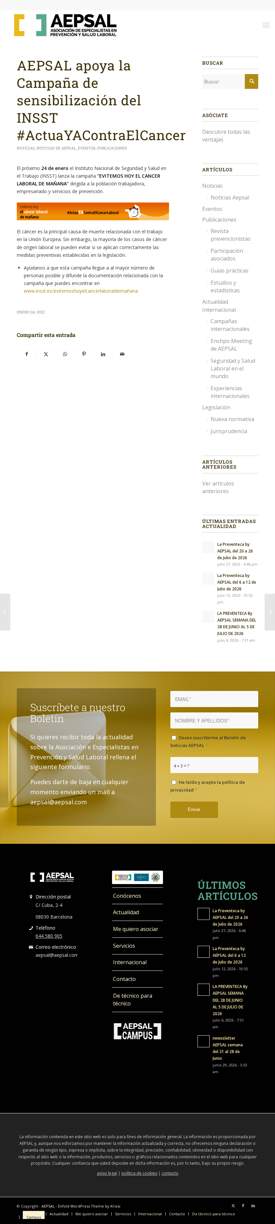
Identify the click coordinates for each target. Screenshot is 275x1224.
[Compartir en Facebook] (26, 354)
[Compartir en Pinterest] (84, 354)
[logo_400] (65, 25)
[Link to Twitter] (233, 1206)
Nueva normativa (232, 419)
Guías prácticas (230, 270)
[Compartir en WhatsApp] (65, 354)
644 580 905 (49, 936)
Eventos (87, 148)
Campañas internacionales (230, 325)
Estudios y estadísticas (225, 286)
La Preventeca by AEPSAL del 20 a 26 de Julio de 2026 (235, 550)
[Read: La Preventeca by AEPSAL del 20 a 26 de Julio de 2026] (208, 547)
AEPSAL (48, 1206)
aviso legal (107, 1173)
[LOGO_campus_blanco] (137, 1031)
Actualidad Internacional (219, 305)
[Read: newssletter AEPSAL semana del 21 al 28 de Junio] (204, 1041)
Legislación (216, 407)
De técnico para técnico (132, 999)
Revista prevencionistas (231, 234)
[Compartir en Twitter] (46, 354)
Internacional (130, 962)
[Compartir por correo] (122, 354)
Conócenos (127, 895)
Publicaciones (112, 148)
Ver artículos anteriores (218, 487)
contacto (170, 1173)
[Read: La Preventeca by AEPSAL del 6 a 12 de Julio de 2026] (208, 579)
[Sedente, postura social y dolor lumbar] (270, 612)
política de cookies (139, 1173)
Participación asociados (227, 254)
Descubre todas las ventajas (226, 135)
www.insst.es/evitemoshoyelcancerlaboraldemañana (81, 291)
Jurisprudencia (229, 431)
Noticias (26, 148)
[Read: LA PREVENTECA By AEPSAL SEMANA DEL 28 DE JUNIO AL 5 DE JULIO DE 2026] (208, 616)
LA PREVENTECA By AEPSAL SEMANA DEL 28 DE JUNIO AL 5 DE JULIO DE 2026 (230, 1000)
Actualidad (126, 912)
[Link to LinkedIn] (253, 1206)
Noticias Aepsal (230, 197)
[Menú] (266, 25)
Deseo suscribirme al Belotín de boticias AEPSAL (208, 741)
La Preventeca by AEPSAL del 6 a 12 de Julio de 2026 (236, 582)
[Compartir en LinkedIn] (103, 354)
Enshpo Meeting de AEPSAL (231, 344)
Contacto (124, 979)
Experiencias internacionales (230, 392)
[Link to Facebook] (243, 1206)
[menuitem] (266, 25)
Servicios (124, 945)
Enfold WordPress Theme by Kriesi (89, 1206)
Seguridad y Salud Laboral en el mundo (233, 368)
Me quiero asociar (135, 929)
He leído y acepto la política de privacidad (207, 786)
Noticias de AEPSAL (56, 148)
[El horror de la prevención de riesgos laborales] (5, 612)
